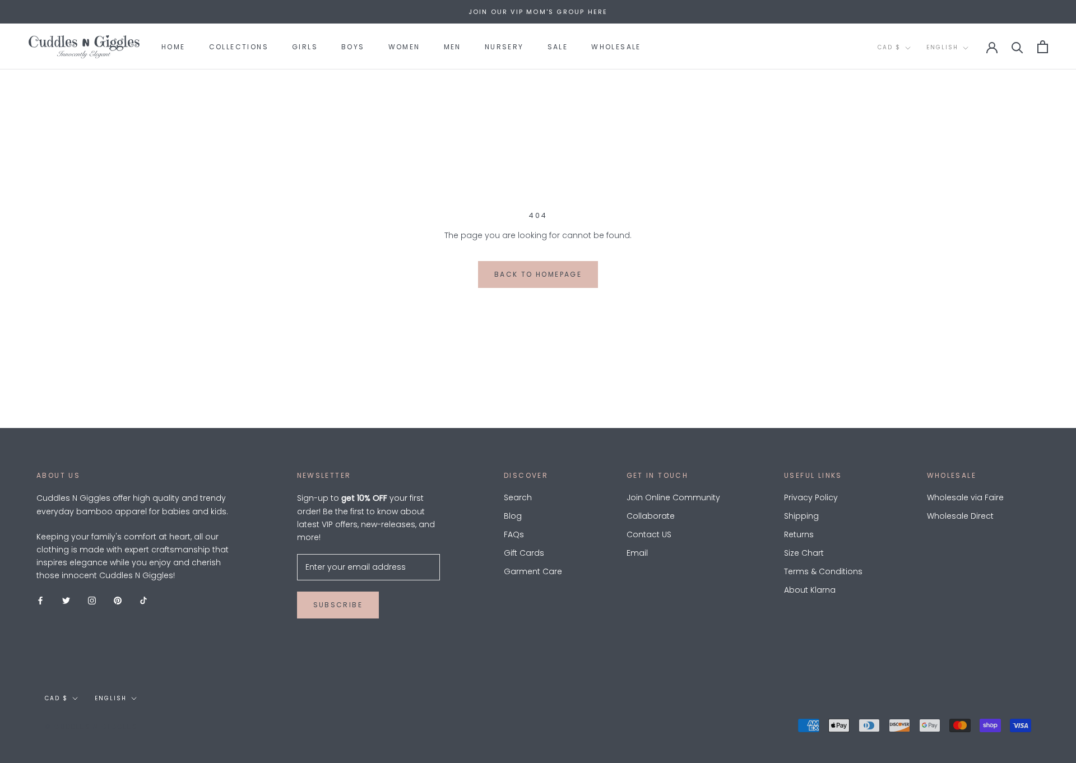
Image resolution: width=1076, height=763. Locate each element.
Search (518, 497)
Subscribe (338, 605)
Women (404, 47)
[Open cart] (1042, 46)
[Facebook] (40, 599)
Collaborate (651, 516)
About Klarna (810, 589)
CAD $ (889, 47)
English (942, 47)
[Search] (1017, 47)
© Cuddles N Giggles (91, 726)
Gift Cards (524, 553)
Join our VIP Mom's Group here (538, 11)
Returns (799, 534)
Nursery (504, 47)
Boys (353, 47)
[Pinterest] (118, 599)
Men (452, 47)
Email (637, 553)
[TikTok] (143, 599)
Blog (513, 516)
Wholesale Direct (960, 516)
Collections (238, 47)
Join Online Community (673, 497)
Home (173, 47)
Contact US (649, 534)
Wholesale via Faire (965, 497)
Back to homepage (538, 274)
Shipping (801, 516)
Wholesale (616, 47)
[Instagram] (92, 599)
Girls (305, 47)
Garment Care (533, 571)
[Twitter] (66, 599)
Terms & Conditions (823, 571)
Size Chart (804, 553)
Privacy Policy (811, 497)
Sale (558, 47)
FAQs (514, 534)
